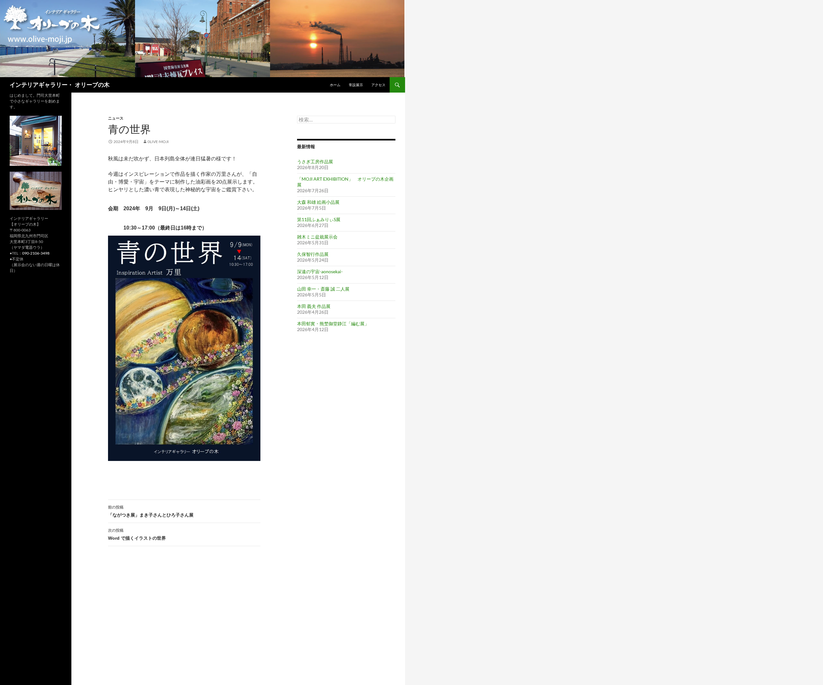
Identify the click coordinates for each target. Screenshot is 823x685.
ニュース (115, 118)
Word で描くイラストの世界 (137, 534)
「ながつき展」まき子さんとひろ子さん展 (151, 511)
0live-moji (158, 141)
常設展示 (356, 85)
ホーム (335, 85)
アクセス (378, 85)
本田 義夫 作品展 (313, 306)
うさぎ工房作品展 (315, 161)
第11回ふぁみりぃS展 (318, 219)
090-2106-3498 (36, 253)
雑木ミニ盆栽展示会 (317, 236)
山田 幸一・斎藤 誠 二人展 (323, 289)
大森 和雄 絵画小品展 (318, 202)
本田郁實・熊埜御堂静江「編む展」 (333, 323)
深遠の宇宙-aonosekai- (320, 271)
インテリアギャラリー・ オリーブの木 (60, 85)
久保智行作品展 (313, 254)
